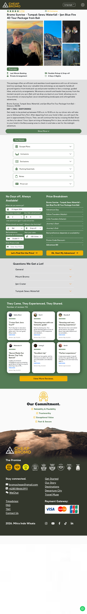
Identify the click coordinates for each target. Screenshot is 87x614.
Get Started (51, 478)
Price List (24, 184)
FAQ (8, 505)
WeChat (14, 492)
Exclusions (24, 161)
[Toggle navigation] (81, 5)
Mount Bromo (22, 276)
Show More (43, 131)
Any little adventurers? (32, 213)
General (19, 269)
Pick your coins (30, 232)
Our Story (50, 482)
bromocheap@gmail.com (23, 484)
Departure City (53, 490)
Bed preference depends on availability (14, 233)
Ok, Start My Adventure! (63, 253)
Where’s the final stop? (32, 224)
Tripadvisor (12, 501)
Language (68, 5)
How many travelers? (13, 213)
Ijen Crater (20, 284)
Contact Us (12, 513)
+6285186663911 (18, 488)
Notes (21, 176)
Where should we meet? (14, 224)
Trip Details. (20, 140)
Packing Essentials (26, 169)
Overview (13, 69)
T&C (8, 509)
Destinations (52, 486)
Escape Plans (24, 147)
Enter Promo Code (12, 243)
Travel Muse (52, 494)
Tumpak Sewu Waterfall (27, 291)
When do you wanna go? (15, 205)
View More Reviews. (43, 378)
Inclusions (25, 154)
